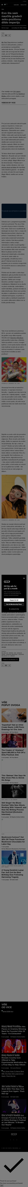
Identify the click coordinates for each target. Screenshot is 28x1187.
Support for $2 (14, 600)
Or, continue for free (14, 609)
